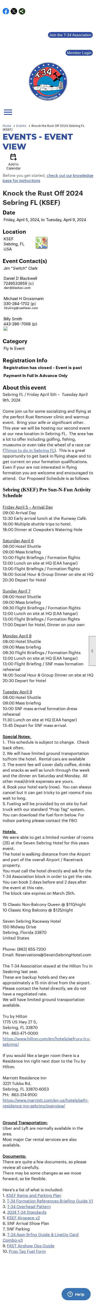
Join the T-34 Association (70, 35)
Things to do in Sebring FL (29, 450)
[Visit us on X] (14, 11)
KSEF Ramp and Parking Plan (33, 1195)
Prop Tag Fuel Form (27, 1251)
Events (21, 126)
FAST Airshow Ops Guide (30, 1245)
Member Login (79, 53)
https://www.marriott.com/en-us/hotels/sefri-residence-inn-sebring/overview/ (46, 1102)
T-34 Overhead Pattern (29, 1206)
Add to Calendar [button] (13, 161)
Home (7, 126)
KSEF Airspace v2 (23, 1217)
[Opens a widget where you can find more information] (76, 1294)
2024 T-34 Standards (26, 1212)
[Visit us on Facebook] (6, 11)
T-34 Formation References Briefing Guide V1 (50, 1201)
